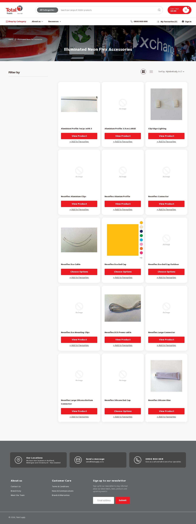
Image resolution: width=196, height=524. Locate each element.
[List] (151, 71)
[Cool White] (141, 227)
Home (11, 39)
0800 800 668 (141, 21)
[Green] (141, 235)
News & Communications (62, 491)
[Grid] (143, 71)
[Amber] (141, 222)
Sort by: (161, 71)
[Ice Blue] (141, 239)
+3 (141, 258)
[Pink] (141, 252)
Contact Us (16, 486)
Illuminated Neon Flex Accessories (30, 39)
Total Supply (20, 517)
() (169, 21)
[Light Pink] (141, 244)
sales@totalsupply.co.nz (95, 462)
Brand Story (16, 491)
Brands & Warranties (61, 495)
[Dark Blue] (141, 231)
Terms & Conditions (60, 486)
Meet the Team (18, 495)
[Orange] (141, 248)
